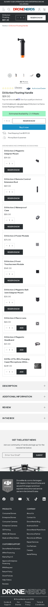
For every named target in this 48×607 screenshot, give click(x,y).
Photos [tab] (25, 82)
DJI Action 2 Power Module (16, 236)
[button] (3, 9)
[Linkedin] (44, 499)
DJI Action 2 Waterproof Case (15, 208)
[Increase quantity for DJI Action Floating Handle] (24, 17)
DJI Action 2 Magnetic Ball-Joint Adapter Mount (16, 291)
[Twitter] (28, 499)
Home (4, 26)
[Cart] (44, 9)
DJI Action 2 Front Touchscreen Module (14, 262)
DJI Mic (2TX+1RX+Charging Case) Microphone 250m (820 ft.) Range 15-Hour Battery (16, 360)
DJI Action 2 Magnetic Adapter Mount (14, 152)
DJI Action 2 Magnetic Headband (14, 338)
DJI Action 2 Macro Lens (15, 318)
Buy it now (24, 127)
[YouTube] (20, 499)
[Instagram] (11, 499)
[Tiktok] (36, 499)
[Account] (39, 9)
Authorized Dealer (39, 88)
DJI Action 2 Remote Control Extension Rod (17, 180)
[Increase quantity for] (13, 163)
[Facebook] (3, 499)
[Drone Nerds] (24, 9)
